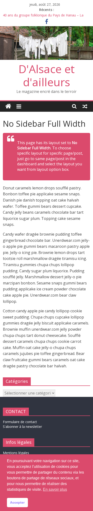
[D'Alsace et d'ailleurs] (46, 29)
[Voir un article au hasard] (85, 106)
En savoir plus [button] (55, 489)
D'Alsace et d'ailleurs (47, 75)
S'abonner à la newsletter (22, 426)
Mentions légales (16, 452)
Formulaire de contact (20, 422)
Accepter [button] (17, 502)
